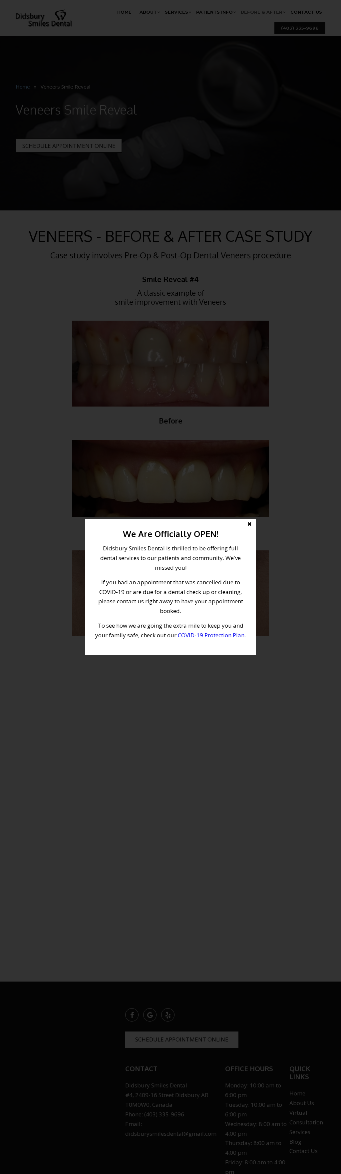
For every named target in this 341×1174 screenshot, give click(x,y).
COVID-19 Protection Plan (211, 635)
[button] (170, 587)
